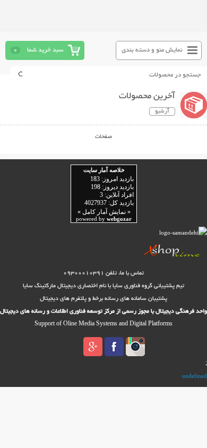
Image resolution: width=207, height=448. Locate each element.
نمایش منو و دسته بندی (152, 50)
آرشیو (162, 111)
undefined (194, 376)
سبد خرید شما (45, 50)
